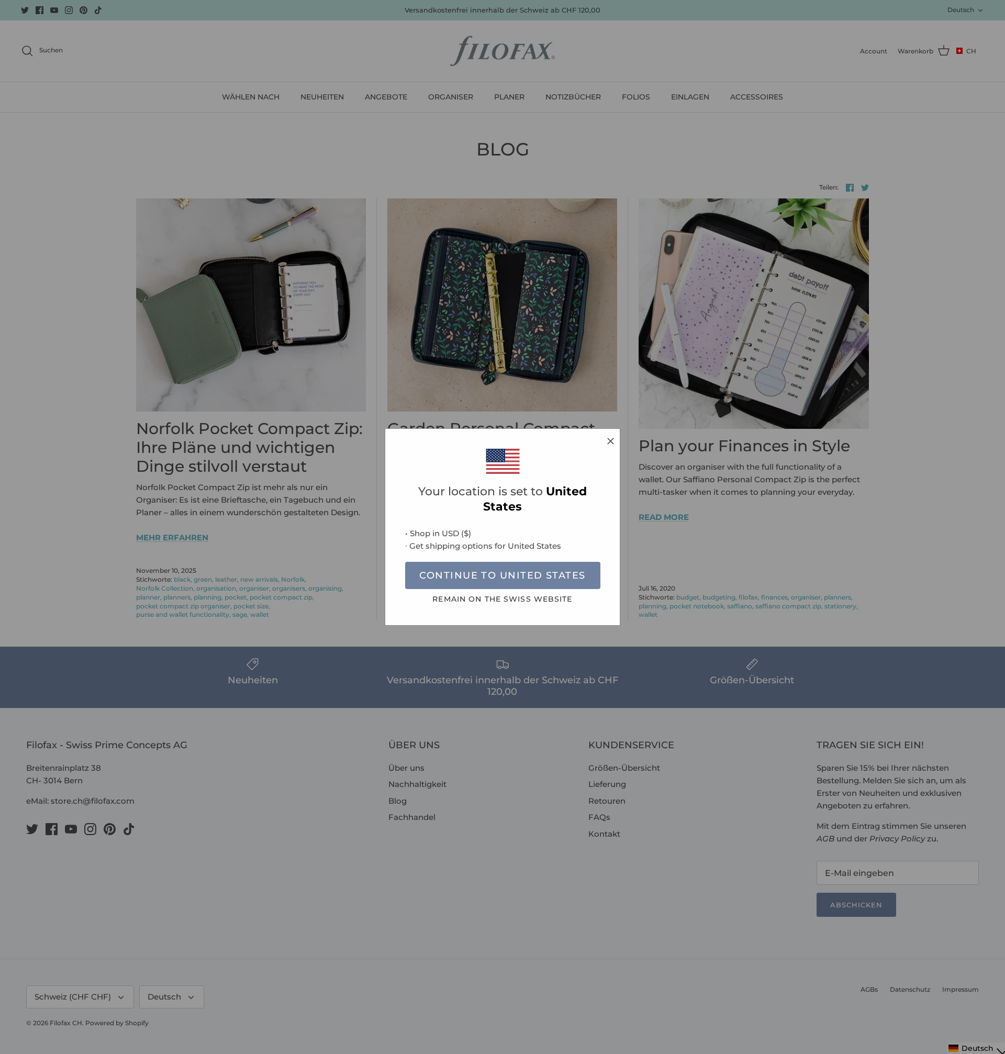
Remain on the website (502, 599)
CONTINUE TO (502, 575)
